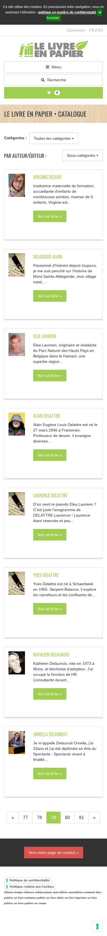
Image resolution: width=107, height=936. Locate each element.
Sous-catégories (81, 155)
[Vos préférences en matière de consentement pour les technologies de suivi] (97, 926)
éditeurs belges (13, 892)
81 (81, 817)
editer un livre (65, 897)
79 (53, 817)
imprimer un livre (86, 897)
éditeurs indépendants (38, 892)
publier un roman (35, 903)
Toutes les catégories (53, 138)
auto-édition (60, 892)
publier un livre (14, 903)
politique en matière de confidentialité (67, 12)
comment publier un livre (40, 897)
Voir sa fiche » (50, 216)
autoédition (76, 892)
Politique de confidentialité (30, 880)
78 (39, 817)
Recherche (56, 80)
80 (67, 817)
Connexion (76, 30)
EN (100, 30)
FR (91, 30)
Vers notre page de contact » (54, 852)
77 (25, 817)
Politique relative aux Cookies (32, 887)
